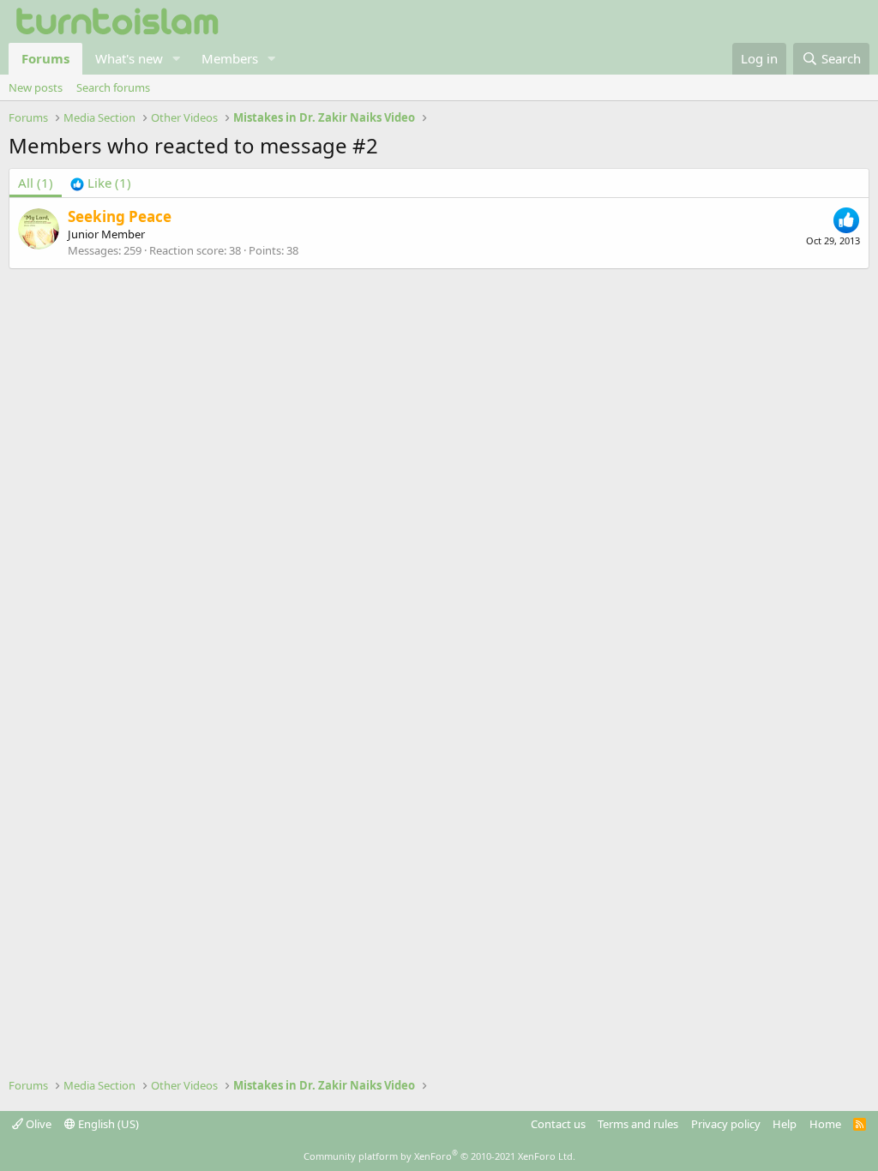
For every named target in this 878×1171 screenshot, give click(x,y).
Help (785, 1124)
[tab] (101, 183)
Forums (45, 58)
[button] (177, 59)
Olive (37, 1124)
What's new (129, 58)
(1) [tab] (35, 182)
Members (229, 58)
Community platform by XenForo (439, 1156)
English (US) (107, 1124)
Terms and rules (638, 1124)
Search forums (113, 87)
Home (825, 1124)
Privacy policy (726, 1124)
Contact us (558, 1124)
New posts (36, 87)
